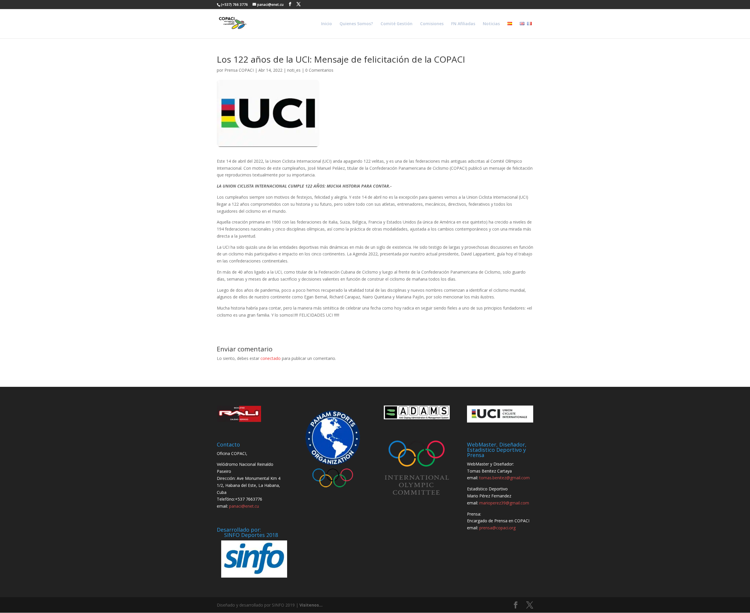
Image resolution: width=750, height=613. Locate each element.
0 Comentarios (319, 70)
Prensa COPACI (239, 70)
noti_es (294, 70)
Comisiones (432, 24)
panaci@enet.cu (244, 506)
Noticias (491, 24)
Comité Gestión (396, 24)
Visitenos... (311, 605)
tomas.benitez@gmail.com (504, 477)
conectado (270, 358)
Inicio (326, 24)
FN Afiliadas (463, 24)
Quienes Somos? (356, 24)
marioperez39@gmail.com (504, 503)
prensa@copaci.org (497, 527)
